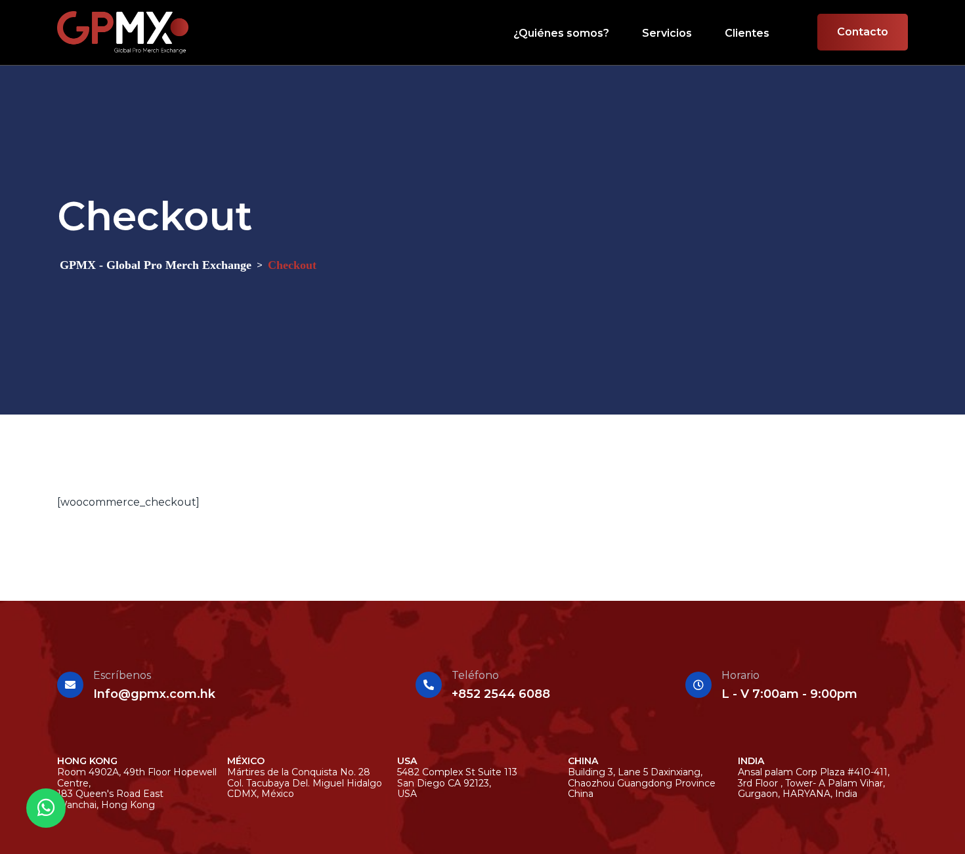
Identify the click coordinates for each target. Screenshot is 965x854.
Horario (740, 675)
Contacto (862, 32)
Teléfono (475, 675)
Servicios (667, 33)
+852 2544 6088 (501, 694)
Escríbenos (122, 675)
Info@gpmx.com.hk (154, 694)
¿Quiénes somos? (561, 33)
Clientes (747, 33)
